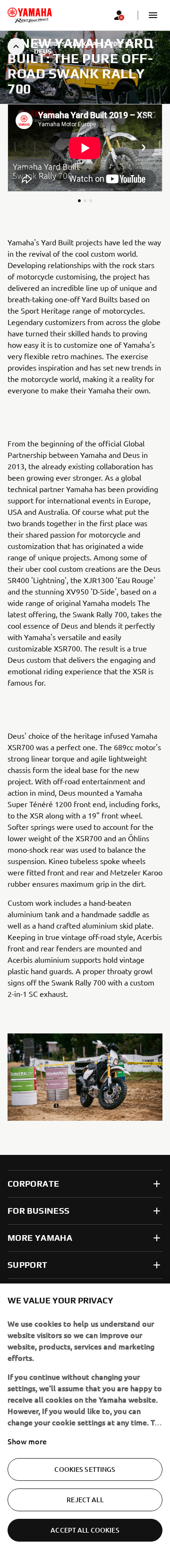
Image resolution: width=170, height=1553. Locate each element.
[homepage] (30, 15)
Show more (27, 1441)
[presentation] (85, 147)
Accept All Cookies (85, 1529)
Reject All (85, 1499)
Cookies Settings (84, 1469)
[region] (85, 1418)
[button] (153, 15)
